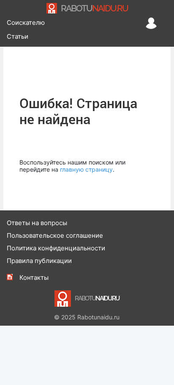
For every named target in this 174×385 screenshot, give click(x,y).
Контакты (34, 277)
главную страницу (86, 169)
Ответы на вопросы (37, 223)
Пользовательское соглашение (55, 235)
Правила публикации (39, 261)
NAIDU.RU (94, 8)
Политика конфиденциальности (56, 248)
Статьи (17, 36)
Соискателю (26, 23)
